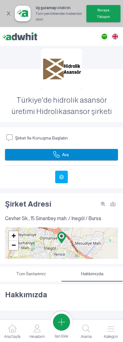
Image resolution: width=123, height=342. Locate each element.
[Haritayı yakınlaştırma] (103, 204)
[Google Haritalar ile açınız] (113, 203)
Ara (65, 154)
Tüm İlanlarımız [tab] (31, 273)
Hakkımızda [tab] (92, 273)
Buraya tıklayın (103, 13)
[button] (61, 237)
